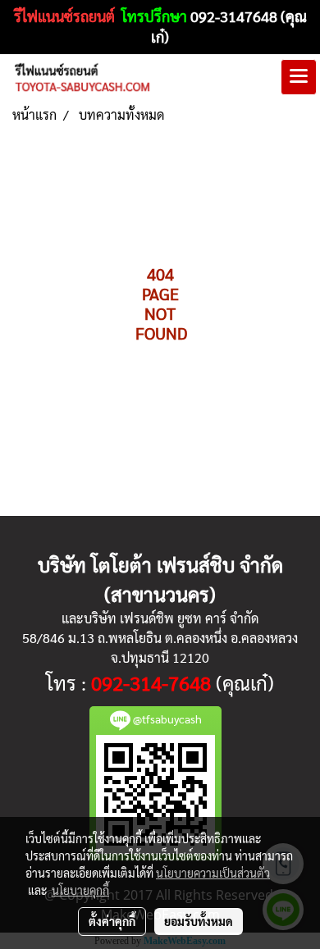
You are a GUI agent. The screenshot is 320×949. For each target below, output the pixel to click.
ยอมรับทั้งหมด (198, 921)
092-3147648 (233, 16)
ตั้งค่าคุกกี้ (112, 921)
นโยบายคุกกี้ (80, 890)
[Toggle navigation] (299, 77)
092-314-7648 (151, 682)
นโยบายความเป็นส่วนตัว (213, 872)
